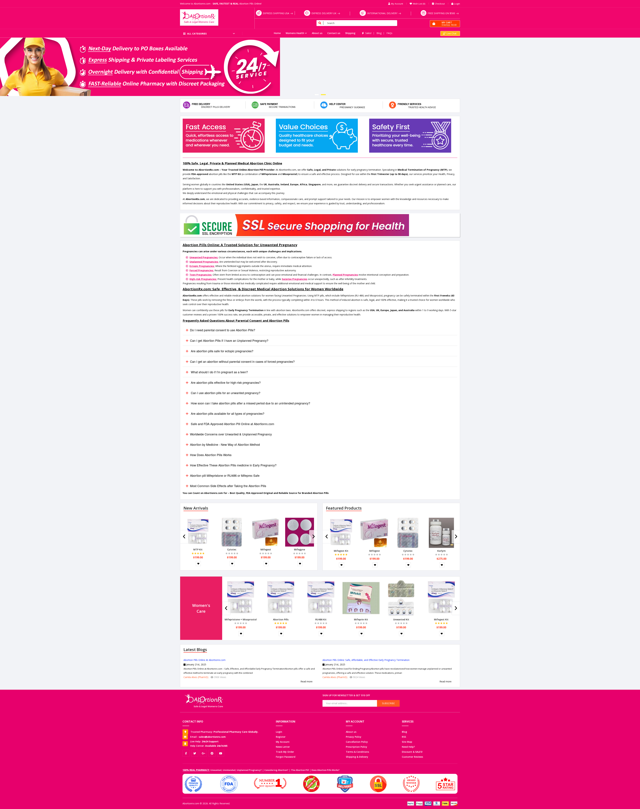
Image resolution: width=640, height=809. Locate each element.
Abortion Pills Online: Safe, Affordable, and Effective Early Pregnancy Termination (366, 660)
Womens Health (295, 33)
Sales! (368, 33)
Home (277, 33)
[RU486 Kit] (320, 597)
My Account (283, 741)
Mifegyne (299, 549)
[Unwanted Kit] (401, 597)
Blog (379, 33)
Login (279, 731)
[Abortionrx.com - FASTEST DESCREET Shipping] (320, 67)
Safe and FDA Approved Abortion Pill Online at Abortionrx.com (232, 424)
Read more (306, 681)
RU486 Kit (320, 619)
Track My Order (285, 751)
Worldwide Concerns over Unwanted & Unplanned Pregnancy (231, 434)
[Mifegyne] (299, 531)
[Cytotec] (231, 531)
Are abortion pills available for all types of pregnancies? (227, 413)
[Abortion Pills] (280, 597)
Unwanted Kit (401, 619)
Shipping (350, 33)
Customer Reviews (412, 756)
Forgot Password (285, 756)
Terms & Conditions (357, 751)
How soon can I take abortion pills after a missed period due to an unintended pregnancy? (250, 403)
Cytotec (231, 549)
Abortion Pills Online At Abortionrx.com (205, 660)
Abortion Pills (280, 619)
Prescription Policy (356, 746)
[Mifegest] (265, 531)
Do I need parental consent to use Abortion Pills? (222, 330)
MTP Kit (197, 549)
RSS (404, 736)
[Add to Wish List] (198, 563)
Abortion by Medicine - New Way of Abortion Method (225, 444)
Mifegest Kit (341, 550)
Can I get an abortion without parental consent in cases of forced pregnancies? (242, 361)
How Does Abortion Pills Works (211, 455)
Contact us (333, 33)
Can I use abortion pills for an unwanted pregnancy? (225, 393)
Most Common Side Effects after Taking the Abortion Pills (228, 486)
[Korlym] (441, 532)
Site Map (407, 741)
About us (317, 33)
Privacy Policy (353, 736)
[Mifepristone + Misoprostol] (240, 597)
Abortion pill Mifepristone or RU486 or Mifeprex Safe (225, 475)
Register (281, 736)
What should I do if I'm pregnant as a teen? (219, 372)
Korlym (441, 550)
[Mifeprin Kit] (361, 597)
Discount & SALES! (412, 751)
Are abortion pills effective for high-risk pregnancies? (225, 382)
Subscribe (388, 703)
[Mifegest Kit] (341, 532)
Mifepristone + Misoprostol (241, 619)
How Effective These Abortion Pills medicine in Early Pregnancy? (233, 465)
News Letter (283, 746)
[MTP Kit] (198, 531)
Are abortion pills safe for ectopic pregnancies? (221, 351)
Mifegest (265, 549)
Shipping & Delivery (357, 756)
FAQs (389, 33)
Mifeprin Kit (361, 619)
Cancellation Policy (357, 741)
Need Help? (408, 746)
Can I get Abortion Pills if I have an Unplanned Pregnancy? (229, 340)
